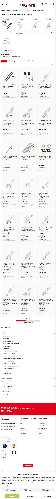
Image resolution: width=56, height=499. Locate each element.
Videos (39, 433)
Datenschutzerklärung (5, 486)
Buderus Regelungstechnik (9, 368)
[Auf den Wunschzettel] (16, 69)
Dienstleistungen (5, 394)
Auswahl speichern (31, 496)
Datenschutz (22, 421)
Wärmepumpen (6, 338)
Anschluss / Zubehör (6, 32)
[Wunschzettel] (49, 3)
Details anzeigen (47, 496)
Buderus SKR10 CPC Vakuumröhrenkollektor (13, 358)
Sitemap (21, 426)
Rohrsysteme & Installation (7, 381)
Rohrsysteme (7, 371)
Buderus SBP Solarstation (9, 363)
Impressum (22, 428)
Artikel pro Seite (22, 61)
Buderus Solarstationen (8, 346)
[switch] (7, 490)
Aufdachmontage (34, 32)
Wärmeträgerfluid (7, 373)
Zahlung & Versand (42, 421)
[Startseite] (28, 4)
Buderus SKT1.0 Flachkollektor (10, 353)
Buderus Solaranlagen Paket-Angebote (11, 343)
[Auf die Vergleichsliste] (12, 69)
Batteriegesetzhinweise (25, 430)
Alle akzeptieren (12, 496)
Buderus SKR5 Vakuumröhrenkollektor (12, 356)
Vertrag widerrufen (28, 465)
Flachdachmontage (6, 50)
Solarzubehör (6, 348)
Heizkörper (4, 331)
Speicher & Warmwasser (7, 378)
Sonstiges (6, 376)
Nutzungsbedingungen (43, 428)
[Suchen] (6, 3)
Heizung (3, 333)
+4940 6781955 (6, 410)
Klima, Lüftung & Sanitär (7, 386)
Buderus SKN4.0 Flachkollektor (10, 351)
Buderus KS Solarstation (9, 361)
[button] (2, 4)
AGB (21, 423)
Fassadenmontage (48, 32)
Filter (5, 61)
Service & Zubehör (5, 389)
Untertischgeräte (5, 391)
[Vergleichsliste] (46, 3)
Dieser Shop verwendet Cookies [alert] (28, 474)
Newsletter (40, 430)
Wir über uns (41, 423)
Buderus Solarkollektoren (8, 341)
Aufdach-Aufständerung (19, 32)
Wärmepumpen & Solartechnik (8, 336)
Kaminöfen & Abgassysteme (8, 383)
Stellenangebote (41, 426)
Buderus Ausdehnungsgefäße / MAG (11, 366)
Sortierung (12, 61)
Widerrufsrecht (23, 433)
